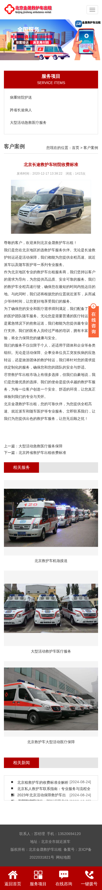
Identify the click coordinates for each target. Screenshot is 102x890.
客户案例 (90, 148)
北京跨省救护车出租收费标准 (42, 452)
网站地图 (63, 857)
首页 (75, 148)
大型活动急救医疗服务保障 (41, 446)
